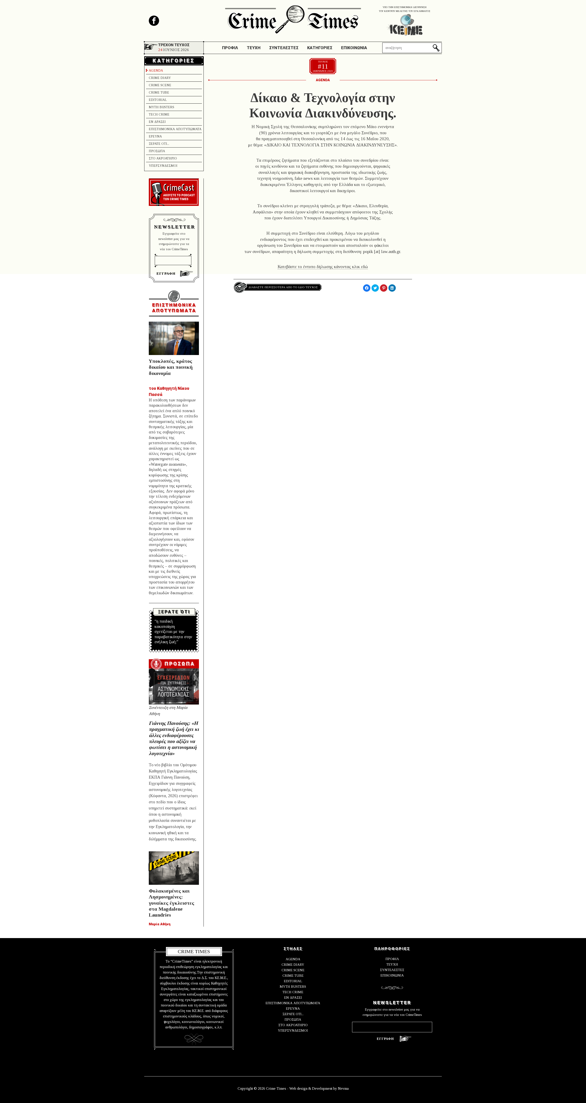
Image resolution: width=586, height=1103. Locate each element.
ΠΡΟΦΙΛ (392, 959)
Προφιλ (230, 47)
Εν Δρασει (157, 122)
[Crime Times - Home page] (293, 18)
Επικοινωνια (354, 47)
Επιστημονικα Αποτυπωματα (175, 129)
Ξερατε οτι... (159, 143)
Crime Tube (159, 92)
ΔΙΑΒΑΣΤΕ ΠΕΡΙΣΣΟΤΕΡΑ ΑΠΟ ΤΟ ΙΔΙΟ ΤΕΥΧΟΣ (283, 287)
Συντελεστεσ (283, 47)
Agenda (156, 70)
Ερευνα (155, 136)
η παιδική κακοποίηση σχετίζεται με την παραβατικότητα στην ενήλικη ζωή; (173, 631)
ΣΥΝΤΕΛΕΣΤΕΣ (392, 970)
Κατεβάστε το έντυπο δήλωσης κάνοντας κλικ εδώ (323, 266)
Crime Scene (160, 85)
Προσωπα (157, 151)
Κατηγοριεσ (319, 47)
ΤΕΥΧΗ (392, 964)
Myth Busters (161, 107)
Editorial (158, 100)
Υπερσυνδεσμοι (163, 165)
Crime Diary (160, 78)
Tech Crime (159, 114)
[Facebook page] (154, 21)
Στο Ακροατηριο (163, 158)
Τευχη (253, 47)
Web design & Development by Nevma (319, 1088)
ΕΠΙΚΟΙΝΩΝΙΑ (392, 975)
